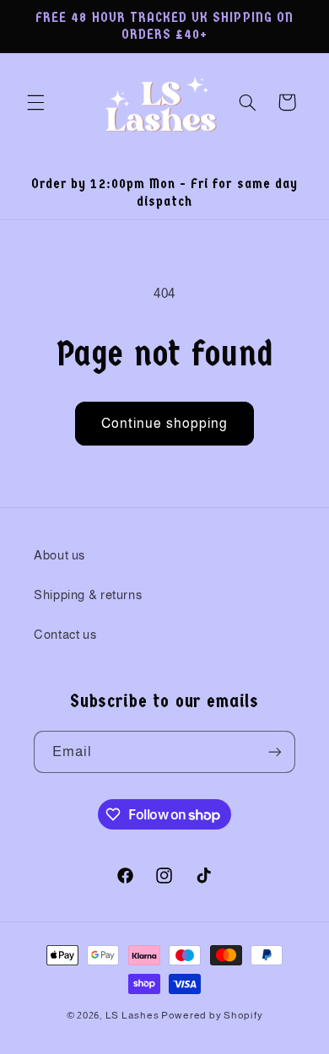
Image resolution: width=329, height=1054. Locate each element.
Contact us (65, 634)
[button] (35, 102)
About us (59, 555)
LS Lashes (132, 1015)
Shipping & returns (88, 595)
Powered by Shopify (211, 1015)
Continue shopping (164, 423)
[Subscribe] (275, 751)
